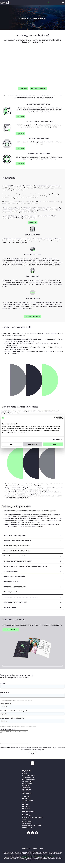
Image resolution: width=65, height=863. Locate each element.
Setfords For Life (26, 793)
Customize (31, 444)
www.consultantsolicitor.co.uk (48, 856)
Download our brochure (38, 88)
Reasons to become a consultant (31, 825)
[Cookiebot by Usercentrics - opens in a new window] (55, 417)
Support (24, 773)
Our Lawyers (26, 806)
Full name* (3, 683)
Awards (24, 802)
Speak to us (23, 88)
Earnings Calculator (28, 811)
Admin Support (26, 789)
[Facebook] (36, 832)
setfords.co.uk (26, 848)
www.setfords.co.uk (25, 856)
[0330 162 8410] (49, 2)
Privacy (41, 848)
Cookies (34, 848)
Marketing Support (27, 783)
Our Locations (26, 808)
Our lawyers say (26, 823)
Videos (24, 819)
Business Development (28, 775)
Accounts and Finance (28, 779)
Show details (56, 439)
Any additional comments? (8, 729)
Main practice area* (5, 703)
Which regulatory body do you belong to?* (12, 718)
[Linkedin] (28, 832)
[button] (55, 2)
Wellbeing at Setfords (28, 777)
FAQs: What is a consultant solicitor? (32, 817)
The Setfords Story (27, 800)
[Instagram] (32, 832)
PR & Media (25, 785)
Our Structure (26, 798)
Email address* (4, 692)
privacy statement (31, 859)
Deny (11, 444)
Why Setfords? (26, 771)
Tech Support (26, 787)
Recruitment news (27, 827)
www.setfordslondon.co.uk (34, 856)
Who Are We (26, 796)
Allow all (53, 444)
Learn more (20, 116)
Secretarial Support (27, 781)
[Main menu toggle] (63, 2)
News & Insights (27, 815)
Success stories (26, 821)
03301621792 (24, 857)
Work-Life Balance (27, 791)
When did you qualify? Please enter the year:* (13, 711)
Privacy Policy (40, 749)
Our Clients (25, 804)
